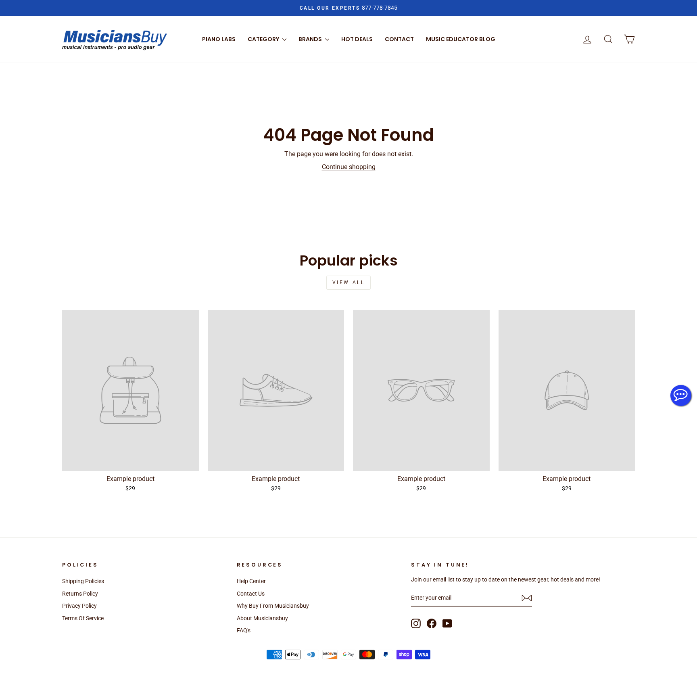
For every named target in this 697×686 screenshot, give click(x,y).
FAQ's (243, 630)
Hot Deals (357, 39)
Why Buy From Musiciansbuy (273, 605)
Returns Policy (80, 593)
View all (348, 282)
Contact (399, 39)
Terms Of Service (83, 618)
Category (264, 39)
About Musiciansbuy (262, 618)
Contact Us (251, 593)
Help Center (251, 581)
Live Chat (681, 395)
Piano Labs (219, 39)
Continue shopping (349, 167)
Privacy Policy (79, 605)
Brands (310, 39)
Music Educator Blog (460, 39)
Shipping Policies (83, 581)
